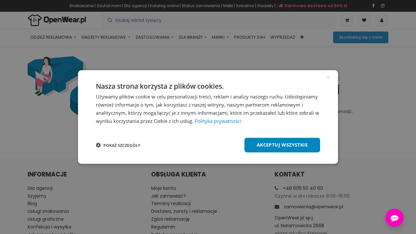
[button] (118, 145)
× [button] (328, 77)
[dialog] (208, 117)
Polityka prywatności (218, 121)
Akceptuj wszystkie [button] (282, 145)
